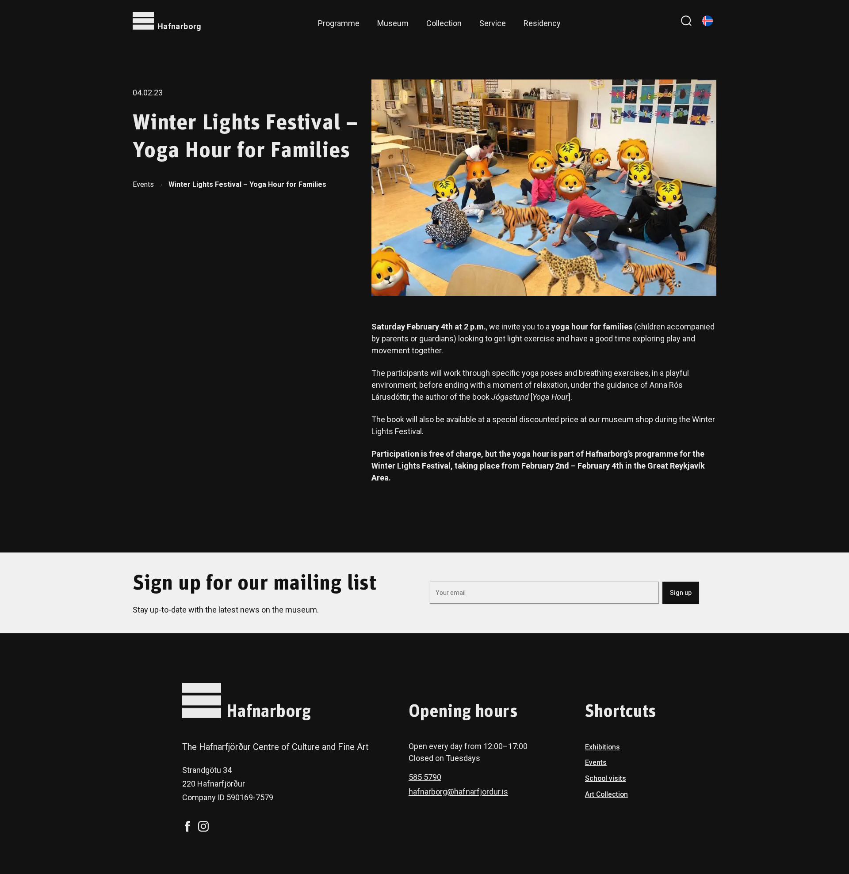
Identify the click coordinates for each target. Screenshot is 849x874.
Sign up (681, 592)
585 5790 (425, 777)
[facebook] (187, 826)
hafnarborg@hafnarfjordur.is (458, 791)
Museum (393, 23)
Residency (542, 23)
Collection (444, 23)
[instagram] (203, 826)
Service (492, 23)
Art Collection (606, 794)
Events (143, 184)
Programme (338, 23)
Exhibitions (602, 747)
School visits (605, 778)
